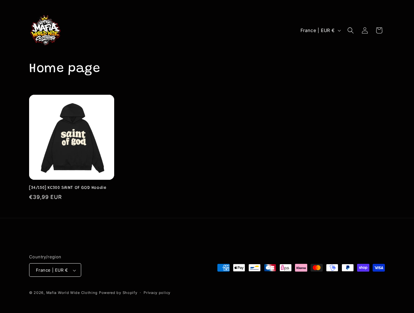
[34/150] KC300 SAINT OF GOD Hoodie (67, 188)
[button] (350, 30)
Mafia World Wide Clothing (72, 293)
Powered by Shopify (118, 293)
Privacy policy (157, 292)
